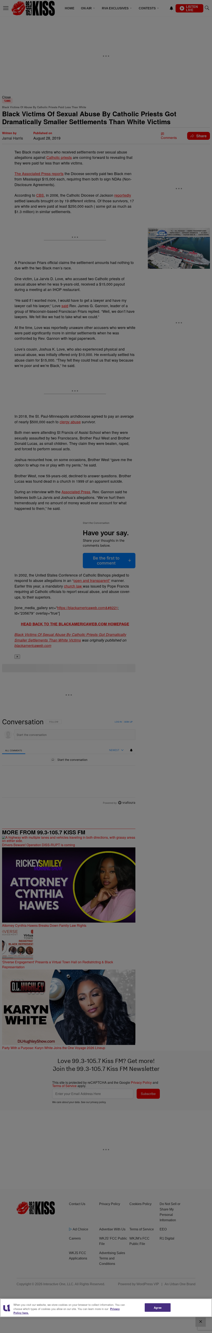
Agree (157, 1307)
